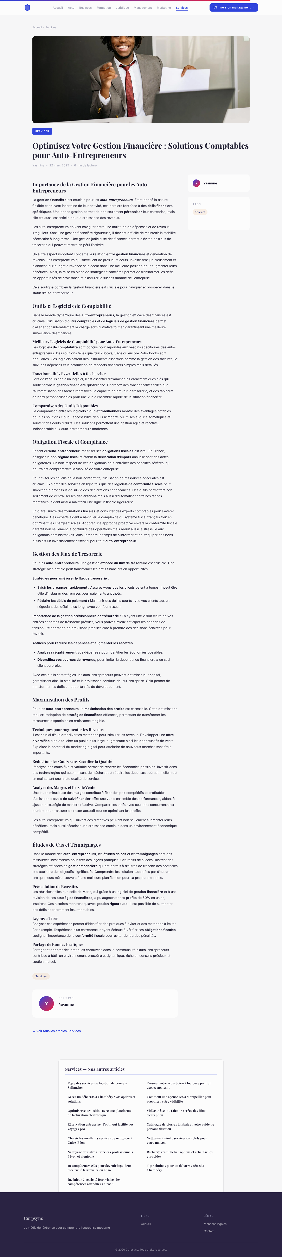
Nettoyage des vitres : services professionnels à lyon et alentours (100, 1154)
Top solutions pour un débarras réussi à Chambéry (175, 1168)
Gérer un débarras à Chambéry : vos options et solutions (101, 1099)
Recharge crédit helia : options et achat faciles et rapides (180, 1154)
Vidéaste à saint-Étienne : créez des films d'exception (176, 1113)
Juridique (122, 7)
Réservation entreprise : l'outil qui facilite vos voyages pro (100, 1126)
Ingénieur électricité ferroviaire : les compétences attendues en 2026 (94, 1181)
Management (143, 7)
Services (182, 7)
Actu (71, 7)
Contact (209, 1231)
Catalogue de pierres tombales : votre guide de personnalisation (180, 1126)
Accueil (58, 7)
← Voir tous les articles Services (56, 1031)
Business (85, 7)
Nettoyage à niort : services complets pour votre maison (177, 1140)
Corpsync (33, 1218)
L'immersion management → (233, 7)
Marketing (164, 7)
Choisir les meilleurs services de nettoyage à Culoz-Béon (100, 1140)
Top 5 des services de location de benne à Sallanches (97, 1085)
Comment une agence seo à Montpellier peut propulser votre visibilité (179, 1099)
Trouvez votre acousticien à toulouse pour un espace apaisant (179, 1085)
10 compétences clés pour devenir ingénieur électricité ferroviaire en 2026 (99, 1168)
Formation (104, 7)
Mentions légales (215, 1224)
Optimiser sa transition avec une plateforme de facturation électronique (100, 1113)
